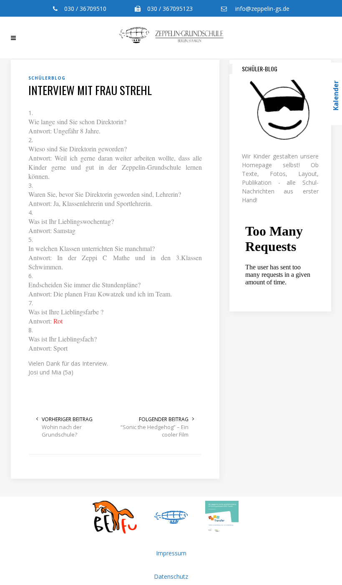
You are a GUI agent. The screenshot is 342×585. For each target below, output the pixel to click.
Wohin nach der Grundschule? (62, 430)
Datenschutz (171, 576)
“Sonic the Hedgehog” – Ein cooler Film (155, 430)
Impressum (171, 553)
